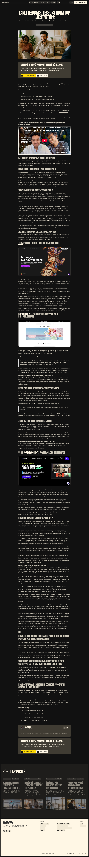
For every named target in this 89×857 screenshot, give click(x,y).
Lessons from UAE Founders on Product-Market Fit (34, 713)
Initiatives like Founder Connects (59, 594)
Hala (34, 403)
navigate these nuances (44, 220)
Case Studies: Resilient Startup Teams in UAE (32, 710)
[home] (5, 2)
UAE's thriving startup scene (28, 160)
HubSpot (20, 669)
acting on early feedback (40, 84)
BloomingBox (21, 84)
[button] (45, 2)
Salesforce (61, 667)
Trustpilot (67, 291)
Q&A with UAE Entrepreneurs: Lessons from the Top (34, 720)
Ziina (62, 83)
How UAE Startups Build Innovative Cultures (32, 717)
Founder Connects (63, 112)
